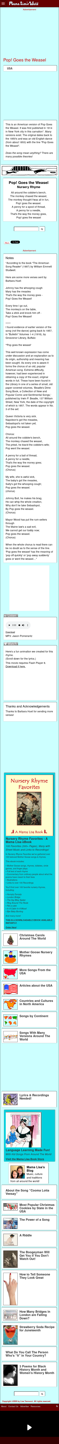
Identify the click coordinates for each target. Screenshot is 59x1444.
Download (10, 631)
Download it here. (16, 666)
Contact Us (13, 1406)
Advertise (24, 1406)
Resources (35, 1406)
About (3, 1406)
